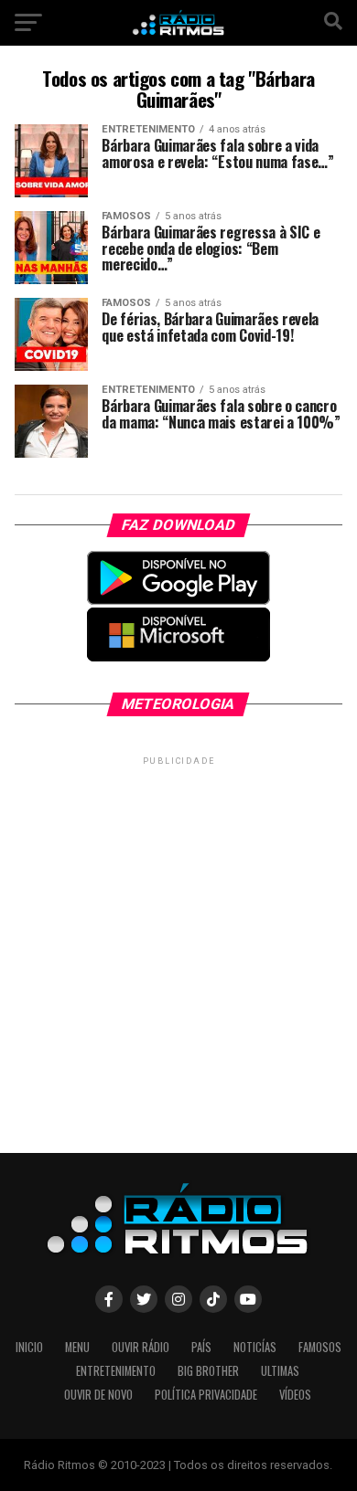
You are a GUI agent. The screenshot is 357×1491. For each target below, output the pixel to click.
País (201, 1347)
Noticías (254, 1347)
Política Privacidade (206, 1394)
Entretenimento (116, 1371)
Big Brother (208, 1371)
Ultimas (280, 1371)
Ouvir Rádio (140, 1347)
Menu (77, 1347)
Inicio (29, 1347)
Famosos (319, 1347)
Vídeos (295, 1394)
